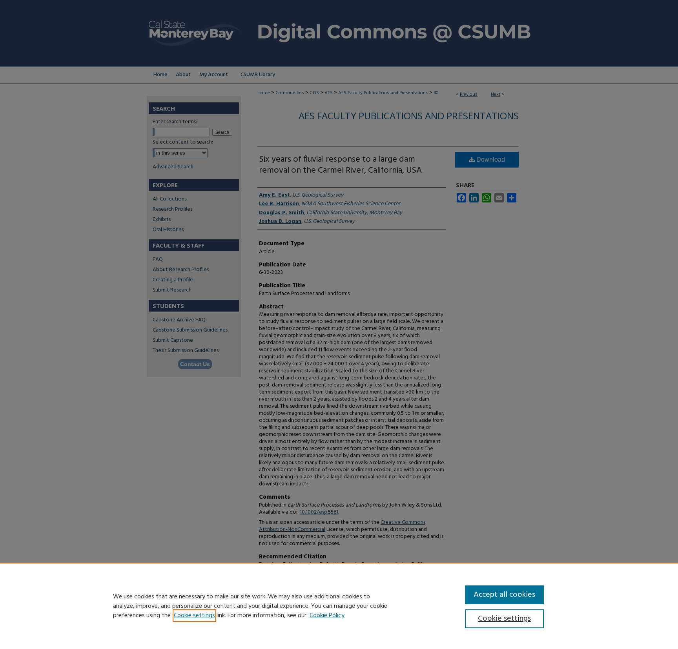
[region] (339, 606)
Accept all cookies (504, 595)
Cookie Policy (327, 616)
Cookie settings (194, 616)
